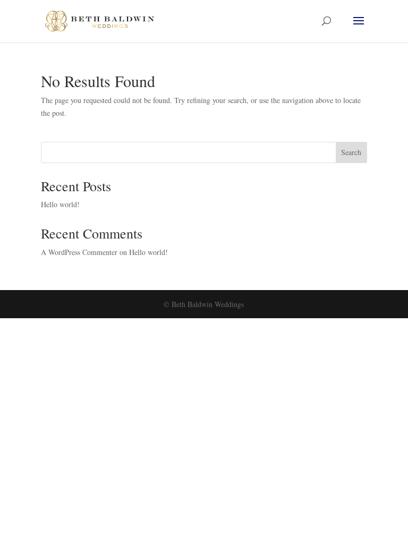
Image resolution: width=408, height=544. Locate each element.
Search (351, 152)
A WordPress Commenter (79, 252)
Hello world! (60, 204)
